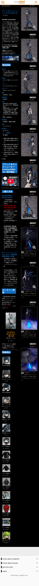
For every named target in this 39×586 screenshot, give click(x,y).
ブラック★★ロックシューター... (6, 447)
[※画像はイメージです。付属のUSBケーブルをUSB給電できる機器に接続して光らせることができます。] (29, 328)
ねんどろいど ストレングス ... (6, 407)
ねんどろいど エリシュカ (6, 380)
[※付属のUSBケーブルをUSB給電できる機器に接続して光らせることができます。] (29, 249)
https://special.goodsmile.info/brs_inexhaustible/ (13, 54)
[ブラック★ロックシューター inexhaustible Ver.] (29, 29)
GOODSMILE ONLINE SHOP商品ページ (10, 220)
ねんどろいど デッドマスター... (6, 541)
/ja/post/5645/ (5, 49)
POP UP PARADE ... (6, 366)
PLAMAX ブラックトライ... (6, 433)
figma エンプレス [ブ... (6, 420)
